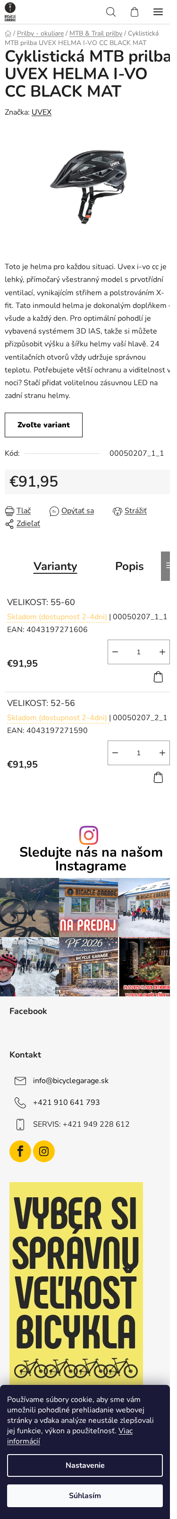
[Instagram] (44, 1151)
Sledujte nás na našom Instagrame (91, 859)
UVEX (41, 112)
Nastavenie (85, 1465)
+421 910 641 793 (66, 1102)
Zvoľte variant (43, 425)
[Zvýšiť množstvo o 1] (162, 652)
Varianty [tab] (55, 566)
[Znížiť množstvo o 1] (115, 652)
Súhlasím (85, 1496)
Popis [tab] (129, 566)
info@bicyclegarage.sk (71, 1081)
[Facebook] (20, 1151)
